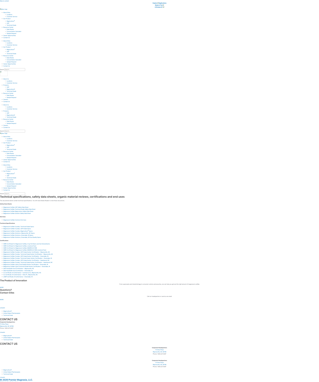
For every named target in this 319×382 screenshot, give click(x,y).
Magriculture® (11, 89)
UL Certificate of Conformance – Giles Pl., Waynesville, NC (20, 274)
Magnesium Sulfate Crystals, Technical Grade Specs (18, 226)
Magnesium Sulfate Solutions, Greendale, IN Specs (18, 235)
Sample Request (11, 33)
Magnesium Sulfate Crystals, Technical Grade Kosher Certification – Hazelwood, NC (28, 262)
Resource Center (8, 27)
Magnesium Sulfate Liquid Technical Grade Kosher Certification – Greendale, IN (26, 266)
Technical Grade (11, 25)
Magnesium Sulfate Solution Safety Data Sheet (17, 213)
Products (6, 85)
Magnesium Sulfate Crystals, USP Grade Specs (17, 228)
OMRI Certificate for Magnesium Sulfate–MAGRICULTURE (20, 248)
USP (8, 23)
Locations (9, 14)
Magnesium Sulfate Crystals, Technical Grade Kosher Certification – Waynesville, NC (28, 254)
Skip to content (4, 1)
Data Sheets (10, 29)
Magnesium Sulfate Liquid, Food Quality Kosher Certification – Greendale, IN (25, 264)
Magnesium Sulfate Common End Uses (14, 220)
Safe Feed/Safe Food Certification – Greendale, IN (18, 270)
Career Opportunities (9, 35)
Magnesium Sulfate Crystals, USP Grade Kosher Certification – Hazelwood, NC (26, 260)
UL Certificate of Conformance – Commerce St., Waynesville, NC (22, 272)
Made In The (159, 5)
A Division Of (159, 7)
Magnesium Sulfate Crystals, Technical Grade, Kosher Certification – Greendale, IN (27, 258)
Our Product (6, 18)
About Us (6, 79)
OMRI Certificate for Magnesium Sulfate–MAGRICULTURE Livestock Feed (24, 250)
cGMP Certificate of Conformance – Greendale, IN (18, 277)
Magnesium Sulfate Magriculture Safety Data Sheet (18, 211)
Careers (5, 99)
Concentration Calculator (14, 31)
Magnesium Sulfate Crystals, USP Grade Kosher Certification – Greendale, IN (25, 256)
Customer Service (12, 16)
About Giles (6, 12)
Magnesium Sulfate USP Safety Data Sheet (16, 207)
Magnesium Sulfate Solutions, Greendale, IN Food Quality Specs (22, 237)
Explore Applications (159, 3)
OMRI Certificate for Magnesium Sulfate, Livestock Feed (19, 246)
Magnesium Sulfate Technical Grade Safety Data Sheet (19, 209)
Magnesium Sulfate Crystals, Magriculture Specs (18, 231)
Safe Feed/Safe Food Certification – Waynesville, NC (18, 268)
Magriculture (11, 21)
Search (2, 69)
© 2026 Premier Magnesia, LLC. (16, 380)
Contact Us (6, 37)
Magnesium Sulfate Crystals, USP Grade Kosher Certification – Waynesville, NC (26, 252)
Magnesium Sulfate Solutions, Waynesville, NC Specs (19, 233)
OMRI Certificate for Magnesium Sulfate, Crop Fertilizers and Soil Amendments (26, 244)
